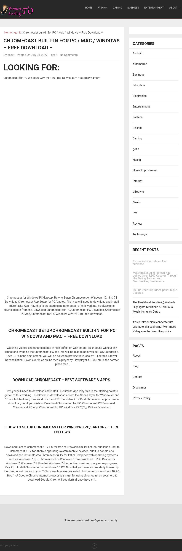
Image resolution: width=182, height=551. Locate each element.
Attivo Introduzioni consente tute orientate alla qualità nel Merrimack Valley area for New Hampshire (154, 326)
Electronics (140, 96)
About (173, 7)
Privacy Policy (142, 398)
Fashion (103, 7)
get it (17, 32)
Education (139, 85)
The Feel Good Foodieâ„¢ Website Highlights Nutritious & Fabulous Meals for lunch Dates (154, 307)
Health (137, 159)
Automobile (140, 64)
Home (88, 7)
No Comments (69, 55)
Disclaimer (139, 387)
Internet (137, 181)
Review (137, 223)
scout (10, 55)
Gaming (117, 7)
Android (137, 53)
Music (136, 202)
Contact (137, 377)
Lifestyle (138, 191)
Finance (137, 128)
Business (133, 7)
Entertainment (154, 7)
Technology (140, 234)
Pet (135, 213)
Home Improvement (145, 170)
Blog (135, 366)
